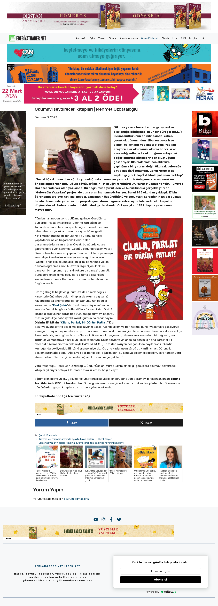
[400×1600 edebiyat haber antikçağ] (13, 214)
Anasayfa (81, 38)
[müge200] (205, 190)
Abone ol (160, 579)
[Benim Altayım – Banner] (205, 300)
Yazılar (101, 38)
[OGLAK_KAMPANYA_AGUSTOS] (205, 273)
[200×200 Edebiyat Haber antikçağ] (205, 245)
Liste (175, 38)
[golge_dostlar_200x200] (205, 163)
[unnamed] (205, 136)
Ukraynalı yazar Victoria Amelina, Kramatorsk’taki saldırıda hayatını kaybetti (81, 442)
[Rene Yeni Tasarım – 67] (205, 334)
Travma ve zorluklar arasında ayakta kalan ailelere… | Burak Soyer (75, 439)
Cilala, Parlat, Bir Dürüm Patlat (84, 322)
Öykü (92, 38)
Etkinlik (165, 38)
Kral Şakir (60, 305)
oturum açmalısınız (77, 498)
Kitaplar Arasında (129, 38)
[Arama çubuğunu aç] (203, 38)
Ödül (183, 38)
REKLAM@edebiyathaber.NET (57, 566)
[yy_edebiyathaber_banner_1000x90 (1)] (109, 415)
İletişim (193, 38)
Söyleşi (112, 38)
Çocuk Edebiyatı (149, 38)
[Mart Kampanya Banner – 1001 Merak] (109, 102)
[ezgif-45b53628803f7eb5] (109, 61)
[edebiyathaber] (109, 81)
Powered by (152, 591)
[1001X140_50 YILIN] (109, 29)
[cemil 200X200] (205, 218)
